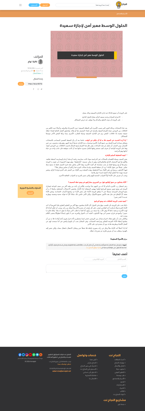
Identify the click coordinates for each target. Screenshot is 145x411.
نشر (124, 276)
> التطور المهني (120, 372)
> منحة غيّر (122, 404)
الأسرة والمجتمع (27, 71)
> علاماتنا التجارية (91, 375)
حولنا (41, 358)
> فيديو (123, 382)
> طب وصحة (121, 375)
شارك (21, 84)
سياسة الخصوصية (33, 358)
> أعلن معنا (93, 360)
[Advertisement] (86, 91)
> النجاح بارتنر (92, 363)
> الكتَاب (123, 391)
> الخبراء (123, 388)
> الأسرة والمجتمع (119, 378)
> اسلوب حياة (121, 369)
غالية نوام (32, 61)
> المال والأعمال (120, 366)
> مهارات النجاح (120, 363)
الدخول (45, 5)
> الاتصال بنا (93, 378)
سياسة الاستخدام (22, 358)
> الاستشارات (121, 385)
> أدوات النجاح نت (119, 394)
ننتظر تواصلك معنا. (64, 364)
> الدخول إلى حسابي (90, 372)
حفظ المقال (37, 73)
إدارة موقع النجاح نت (93, 247)
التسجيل (34, 5)
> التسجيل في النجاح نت (89, 369)
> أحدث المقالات (120, 360)
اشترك (30, 193)
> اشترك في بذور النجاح (89, 366)
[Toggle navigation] (20, 5)
